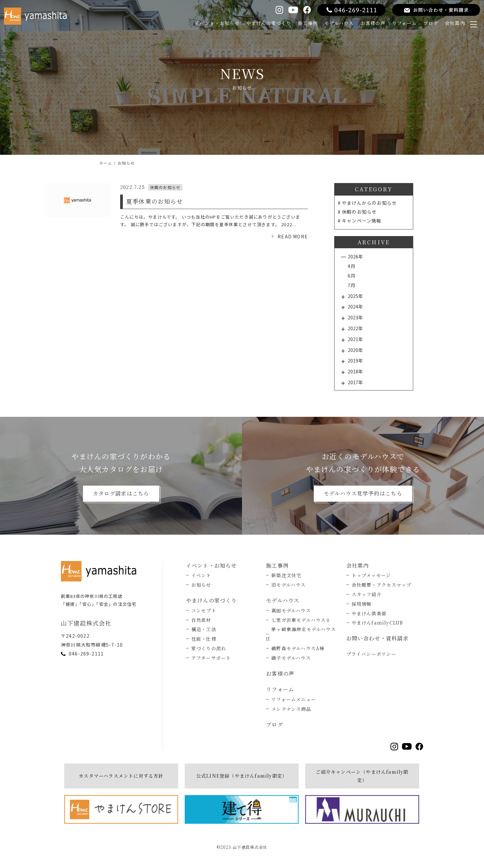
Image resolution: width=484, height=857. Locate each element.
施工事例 (308, 23)
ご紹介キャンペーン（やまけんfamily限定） (362, 775)
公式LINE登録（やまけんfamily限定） (241, 775)
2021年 (355, 339)
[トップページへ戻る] (100, 571)
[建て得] (242, 809)
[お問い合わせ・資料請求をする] (436, 10)
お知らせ (201, 584)
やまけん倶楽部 (369, 613)
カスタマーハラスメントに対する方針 (121, 775)
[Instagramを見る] (279, 9)
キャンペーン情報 (362, 220)
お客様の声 (373, 23)
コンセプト (203, 610)
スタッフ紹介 (367, 594)
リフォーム (404, 23)
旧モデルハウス (288, 584)
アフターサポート (211, 658)
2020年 (355, 350)
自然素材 (201, 620)
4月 (352, 266)
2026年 (355, 256)
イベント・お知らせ (217, 23)
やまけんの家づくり (268, 23)
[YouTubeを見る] (293, 10)
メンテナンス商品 (291, 709)
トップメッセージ (371, 575)
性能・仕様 (203, 638)
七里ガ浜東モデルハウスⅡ (301, 620)
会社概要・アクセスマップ (381, 584)
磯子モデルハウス (291, 658)
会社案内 (455, 23)
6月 (352, 275)
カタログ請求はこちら (121, 493)
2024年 (355, 306)
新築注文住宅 (286, 575)
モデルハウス (339, 23)
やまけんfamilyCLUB (377, 622)
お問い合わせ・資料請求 (377, 638)
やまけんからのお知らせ (369, 203)
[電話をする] (351, 10)
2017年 (355, 382)
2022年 (355, 328)
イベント (201, 575)
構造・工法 (203, 629)
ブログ (431, 23)
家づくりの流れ (208, 648)
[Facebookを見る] (307, 9)
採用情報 (362, 604)
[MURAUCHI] (362, 809)
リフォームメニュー (293, 699)
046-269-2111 (86, 653)
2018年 (355, 371)
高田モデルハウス (291, 610)
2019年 (355, 360)
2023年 (355, 317)
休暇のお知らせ (359, 211)
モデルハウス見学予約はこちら (363, 493)
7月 (352, 285)
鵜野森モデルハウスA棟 (297, 648)
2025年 (355, 296)
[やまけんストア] (121, 809)
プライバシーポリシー (371, 654)
